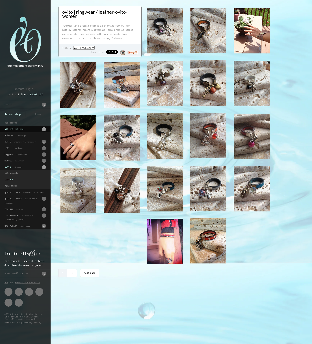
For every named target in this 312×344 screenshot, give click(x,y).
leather (9, 179)
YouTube (19, 303)
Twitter (19, 292)
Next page (89, 273)
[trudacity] (25, 12)
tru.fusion (17, 226)
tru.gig (14, 209)
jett (14, 148)
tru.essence (20, 217)
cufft (20, 141)
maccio (14, 160)
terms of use (12, 323)
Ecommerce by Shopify (27, 283)
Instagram (8, 303)
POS (6, 283)
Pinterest (29, 292)
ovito (14, 167)
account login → (25, 89)
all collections (14, 129)
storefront (11, 123)
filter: (66, 48)
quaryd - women (21, 200)
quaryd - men (24, 192)
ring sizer (11, 186)
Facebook (8, 292)
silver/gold (11, 173)
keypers (16, 154)
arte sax (15, 135)
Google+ (39, 292)
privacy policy (32, 323)
